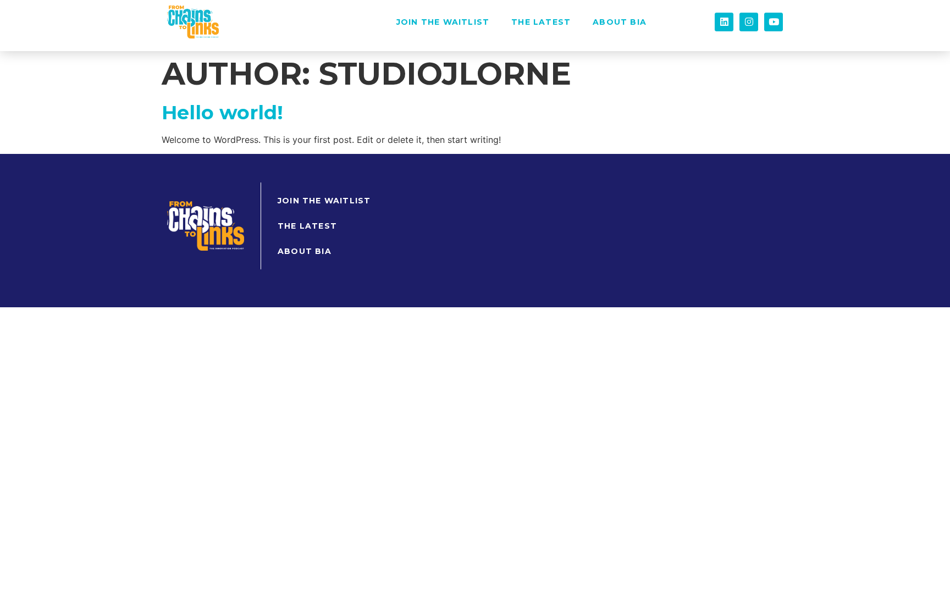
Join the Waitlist (442, 22)
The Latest (541, 22)
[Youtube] (773, 22)
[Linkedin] (724, 22)
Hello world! (222, 112)
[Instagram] (748, 22)
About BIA (620, 22)
